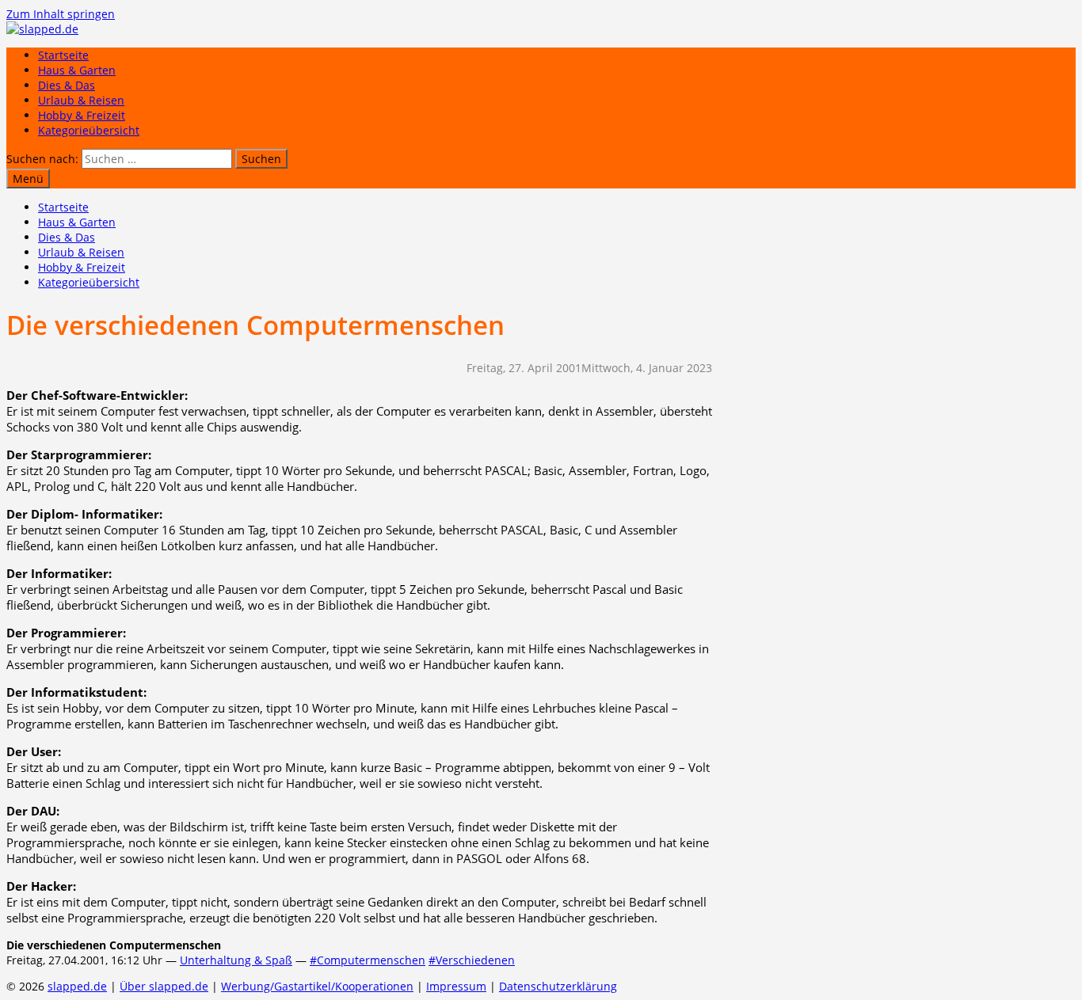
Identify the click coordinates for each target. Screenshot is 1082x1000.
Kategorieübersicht (88, 130)
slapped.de (77, 986)
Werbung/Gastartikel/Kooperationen (317, 986)
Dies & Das (66, 85)
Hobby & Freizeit (81, 115)
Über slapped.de (164, 986)
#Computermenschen (367, 960)
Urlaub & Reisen (81, 100)
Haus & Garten (77, 70)
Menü (28, 178)
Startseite (63, 55)
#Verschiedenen (472, 960)
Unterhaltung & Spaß (236, 960)
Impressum (456, 986)
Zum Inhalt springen (60, 13)
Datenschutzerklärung (558, 986)
